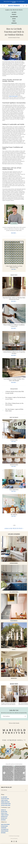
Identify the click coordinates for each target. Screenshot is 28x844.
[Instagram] (14, 841)
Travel (14, 21)
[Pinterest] (16, 841)
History (14, 18)
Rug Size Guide (4, 811)
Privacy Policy (4, 813)
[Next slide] (25, 695)
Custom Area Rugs (5, 798)
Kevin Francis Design (15, 835)
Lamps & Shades (4, 800)
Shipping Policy (4, 816)
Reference (3, 819)
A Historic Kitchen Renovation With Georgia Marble (14, 392)
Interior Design (4, 826)
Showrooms (3, 827)
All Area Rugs (4, 797)
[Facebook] (12, 841)
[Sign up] (25, 716)
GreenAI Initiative (4, 831)
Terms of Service (4, 814)
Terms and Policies (14, 838)
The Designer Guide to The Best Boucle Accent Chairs (15, 398)
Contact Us (3, 810)
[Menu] (1, 5)
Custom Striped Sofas (5, 803)
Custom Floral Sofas (5, 805)
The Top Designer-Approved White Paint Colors (14, 410)
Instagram (3, 832)
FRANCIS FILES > (13, 528)
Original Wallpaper (5, 802)
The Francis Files (4, 829)
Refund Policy (4, 818)
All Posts (14, 12)
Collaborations (14, 16)
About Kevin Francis (5, 824)
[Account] (23, 5)
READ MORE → (14, 232)
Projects (14, 14)
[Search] (4, 5)
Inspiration (14, 23)
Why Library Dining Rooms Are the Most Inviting (14, 404)
